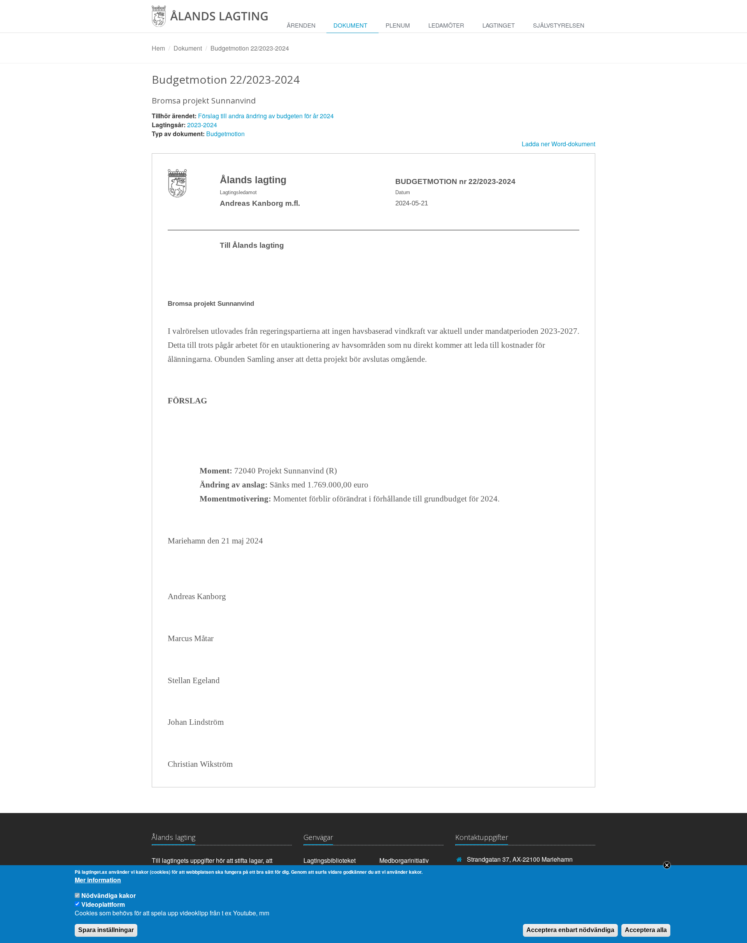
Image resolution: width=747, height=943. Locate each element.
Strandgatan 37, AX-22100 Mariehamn (520, 859)
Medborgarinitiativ (404, 860)
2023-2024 (202, 124)
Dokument (350, 25)
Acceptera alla (646, 930)
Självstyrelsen (558, 25)
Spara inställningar (106, 930)
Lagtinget (498, 25)
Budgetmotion (225, 133)
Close (667, 865)
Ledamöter (446, 25)
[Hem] (216, 18)
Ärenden (301, 25)
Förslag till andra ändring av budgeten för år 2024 (266, 115)
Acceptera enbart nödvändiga (570, 930)
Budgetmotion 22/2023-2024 (249, 48)
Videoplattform (103, 903)
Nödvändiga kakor (108, 895)
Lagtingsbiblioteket (329, 860)
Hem (158, 48)
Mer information (98, 880)
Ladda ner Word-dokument (558, 143)
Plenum (398, 25)
